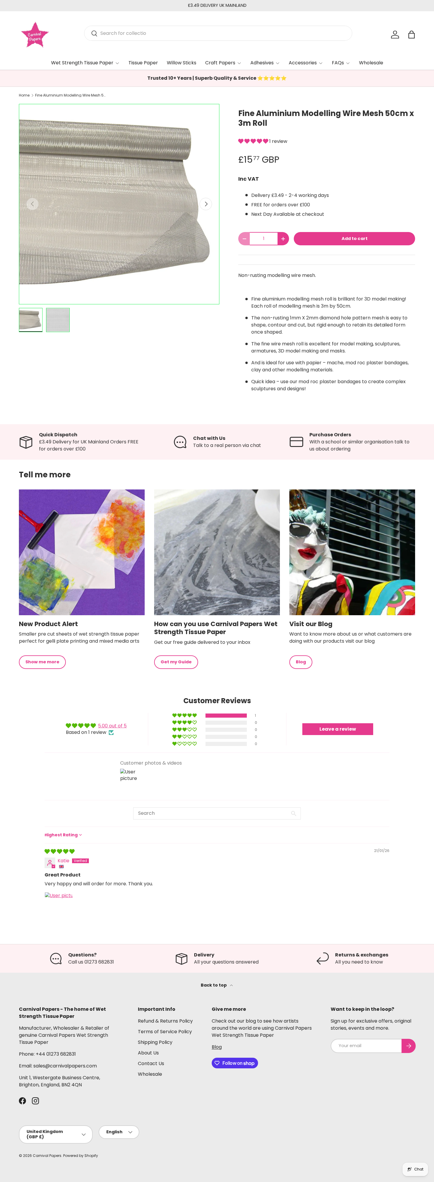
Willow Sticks (181, 62)
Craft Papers (220, 62)
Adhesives (262, 62)
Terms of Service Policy (165, 1031)
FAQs (338, 62)
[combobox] (218, 33)
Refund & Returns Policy (165, 1021)
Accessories (303, 62)
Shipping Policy (155, 1042)
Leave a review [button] (337, 729)
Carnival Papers (47, 1155)
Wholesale (371, 62)
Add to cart (355, 238)
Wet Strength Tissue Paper (82, 62)
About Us (148, 1052)
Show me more (42, 662)
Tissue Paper (143, 62)
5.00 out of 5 (112, 725)
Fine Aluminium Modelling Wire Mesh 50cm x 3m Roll (70, 95)
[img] (59, 851)
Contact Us (151, 1063)
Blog (301, 662)
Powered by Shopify (80, 1155)
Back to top (214, 985)
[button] (253, 141)
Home (24, 95)
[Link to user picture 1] (59, 906)
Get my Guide (176, 662)
